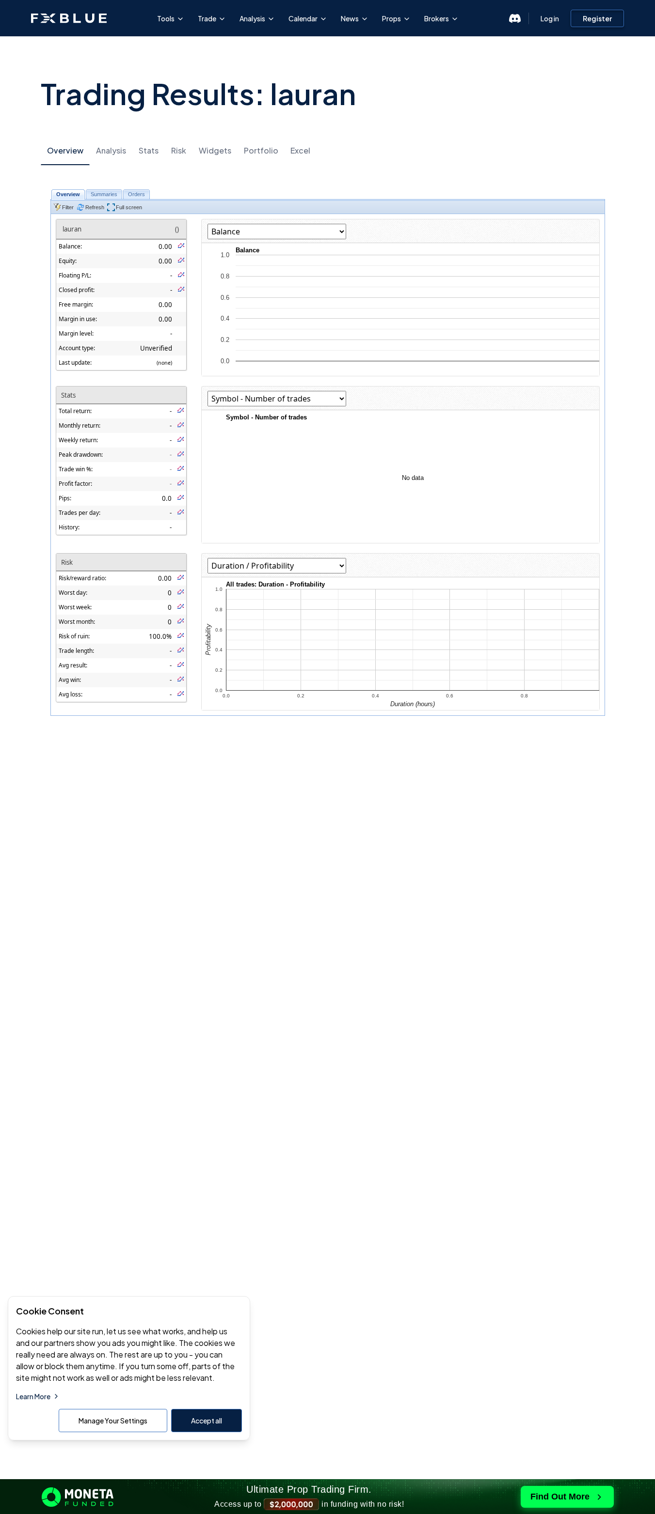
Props (391, 18)
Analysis (252, 18)
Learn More (33, 1396)
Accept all (206, 1420)
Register (597, 18)
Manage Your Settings (113, 1420)
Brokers (436, 18)
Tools (166, 18)
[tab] (65, 151)
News (350, 18)
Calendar (303, 18)
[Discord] (515, 18)
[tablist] (328, 150)
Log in (550, 18)
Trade (207, 18)
